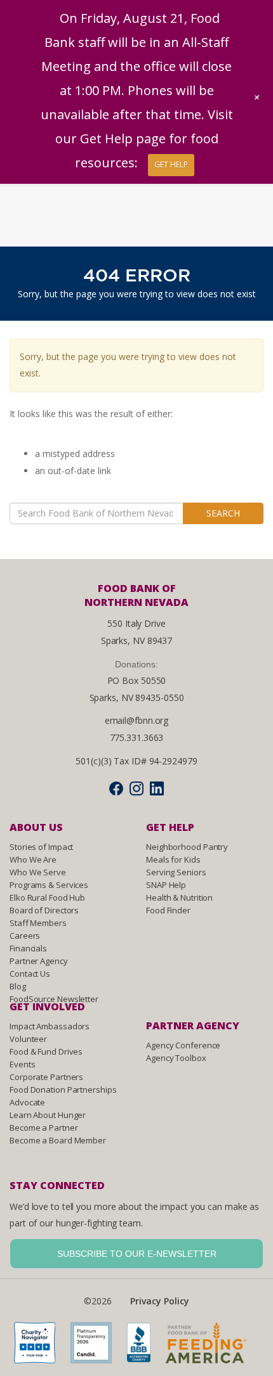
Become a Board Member (58, 1140)
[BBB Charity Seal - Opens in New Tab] (145, 1347)
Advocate (27, 1102)
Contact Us (30, 973)
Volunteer (28, 1039)
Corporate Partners (46, 1077)
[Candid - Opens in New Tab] (97, 1347)
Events (22, 1064)
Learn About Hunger (48, 1115)
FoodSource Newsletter (54, 999)
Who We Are (33, 859)
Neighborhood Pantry (187, 846)
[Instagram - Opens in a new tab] (136, 788)
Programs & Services (49, 885)
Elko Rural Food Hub (47, 897)
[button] (257, 97)
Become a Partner (43, 1127)
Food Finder (168, 910)
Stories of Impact (41, 846)
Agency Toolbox (176, 1058)
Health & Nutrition (179, 897)
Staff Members (38, 923)
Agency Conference (183, 1045)
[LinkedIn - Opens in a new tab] (157, 788)
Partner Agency (39, 961)
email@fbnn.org (137, 720)
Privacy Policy (159, 1301)
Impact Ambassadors (50, 1026)
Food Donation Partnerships (63, 1089)
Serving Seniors (176, 872)
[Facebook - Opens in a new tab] (116, 788)
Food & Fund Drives (46, 1051)
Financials (28, 948)
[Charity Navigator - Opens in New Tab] (41, 1347)
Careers (25, 935)
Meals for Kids (173, 859)
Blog (18, 986)
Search (223, 513)
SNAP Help (166, 885)
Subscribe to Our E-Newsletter (136, 1254)
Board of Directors (44, 910)
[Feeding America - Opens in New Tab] (212, 1347)
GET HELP (171, 164)
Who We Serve (38, 872)
